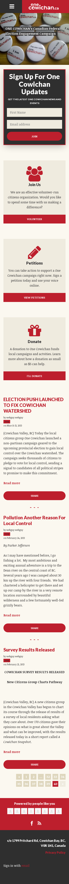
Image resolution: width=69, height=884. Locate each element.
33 (55, 777)
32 (48, 777)
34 (62, 777)
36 (26, 784)
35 (19, 784)
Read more (11, 483)
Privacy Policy (55, 852)
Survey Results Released (29, 649)
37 (33, 784)
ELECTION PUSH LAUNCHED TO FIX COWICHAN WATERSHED (33, 405)
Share (35, 495)
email (25, 865)
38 (41, 784)
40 (55, 784)
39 (48, 784)
